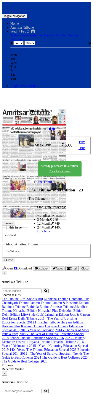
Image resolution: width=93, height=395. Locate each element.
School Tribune (20, 338)
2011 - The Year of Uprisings (57, 318)
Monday (61, 35)
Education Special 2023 (60, 349)
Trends (77, 353)
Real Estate (9, 318)
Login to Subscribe (23, 86)
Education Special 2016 (47, 338)
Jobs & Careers (80, 314)
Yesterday (36, 35)
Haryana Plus (11, 326)
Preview (8, 223)
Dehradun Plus (79, 299)
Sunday (73, 35)
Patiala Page (10, 334)
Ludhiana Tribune (56, 299)
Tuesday (49, 35)
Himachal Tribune (47, 322)
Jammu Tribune (40, 303)
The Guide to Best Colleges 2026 (24, 361)
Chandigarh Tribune (15, 303)
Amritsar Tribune (62, 306)
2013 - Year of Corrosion (37, 330)
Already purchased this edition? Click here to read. (60, 168)
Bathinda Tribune (14, 306)
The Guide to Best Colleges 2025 (65, 357)
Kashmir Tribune (32, 326)
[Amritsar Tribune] (46, 7)
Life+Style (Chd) (31, 299)
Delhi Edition (11, 314)
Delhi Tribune (27, 318)
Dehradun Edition (71, 310)
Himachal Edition (25, 310)
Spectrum (65, 353)
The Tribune (45, 182)
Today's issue (19, 35)
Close (84, 268)
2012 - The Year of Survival (39, 353)
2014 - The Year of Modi (72, 330)
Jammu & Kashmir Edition (70, 303)
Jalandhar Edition (57, 314)
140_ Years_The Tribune (26, 349)
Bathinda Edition (38, 306)
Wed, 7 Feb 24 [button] (20, 31)
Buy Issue (82, 145)
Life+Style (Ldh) (32, 314)
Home (14, 23)
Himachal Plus (48, 310)
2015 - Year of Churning (45, 346)
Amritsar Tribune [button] (22, 27)
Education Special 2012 (18, 322)
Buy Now (44, 231)
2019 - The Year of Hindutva (39, 334)
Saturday (16, 39)
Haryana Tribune (56, 326)
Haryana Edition (72, 322)
